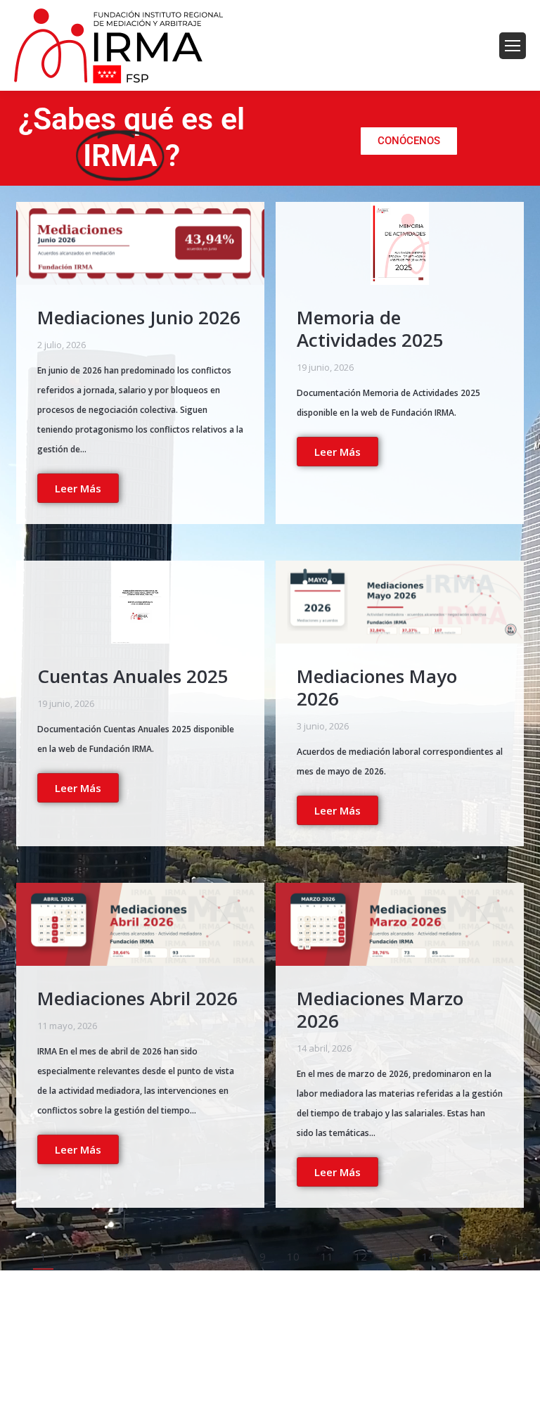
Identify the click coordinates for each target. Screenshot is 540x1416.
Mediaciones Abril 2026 (137, 998)
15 (462, 1256)
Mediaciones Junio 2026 (138, 317)
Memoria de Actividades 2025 (370, 328)
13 (394, 1256)
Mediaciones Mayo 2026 (377, 687)
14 (428, 1256)
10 (293, 1256)
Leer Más (78, 488)
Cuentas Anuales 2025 (133, 676)
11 (327, 1256)
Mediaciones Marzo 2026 (380, 1009)
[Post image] (140, 243)
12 (360, 1256)
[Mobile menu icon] (512, 45)
